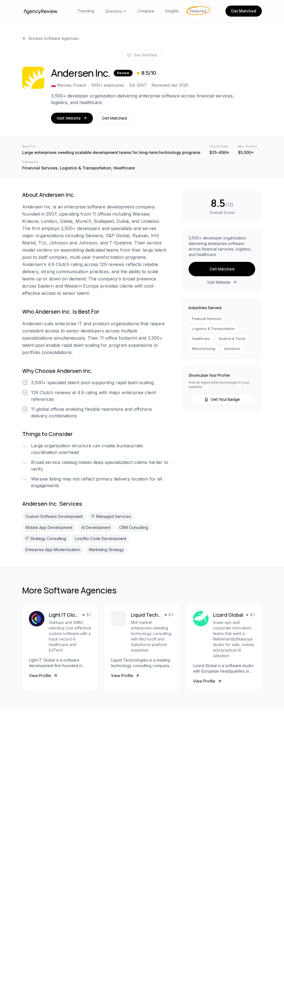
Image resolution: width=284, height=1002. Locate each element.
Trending (86, 11)
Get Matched (243, 11)
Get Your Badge (225, 399)
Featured (198, 11)
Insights (172, 11)
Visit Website (69, 118)
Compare (145, 11)
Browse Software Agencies (54, 38)
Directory (113, 11)
